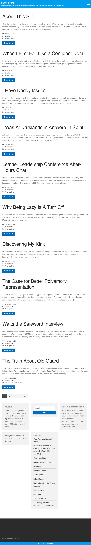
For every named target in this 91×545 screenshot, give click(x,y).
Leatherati (37, 466)
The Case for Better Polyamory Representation (34, 283)
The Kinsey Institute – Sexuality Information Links (43, 504)
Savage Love (38, 490)
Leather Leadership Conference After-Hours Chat (41, 166)
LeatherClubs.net (40, 470)
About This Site (18, 16)
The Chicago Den (40, 498)
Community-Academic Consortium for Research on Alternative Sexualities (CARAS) (44, 449)
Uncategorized (9, 38)
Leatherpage (38, 474)
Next (25, 396)
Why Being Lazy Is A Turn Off (33, 206)
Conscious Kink (39, 458)
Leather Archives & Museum (44, 462)
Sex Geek (37, 494)
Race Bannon (9, 36)
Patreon (70, 418)
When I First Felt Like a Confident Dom (42, 53)
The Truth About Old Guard (30, 360)
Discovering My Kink (23, 243)
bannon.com (7, 2)
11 (19, 396)
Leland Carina (38, 479)
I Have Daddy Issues (24, 90)
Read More (8, 43)
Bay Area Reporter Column (13, 383)
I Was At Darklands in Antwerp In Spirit (42, 127)
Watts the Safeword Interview (32, 323)
